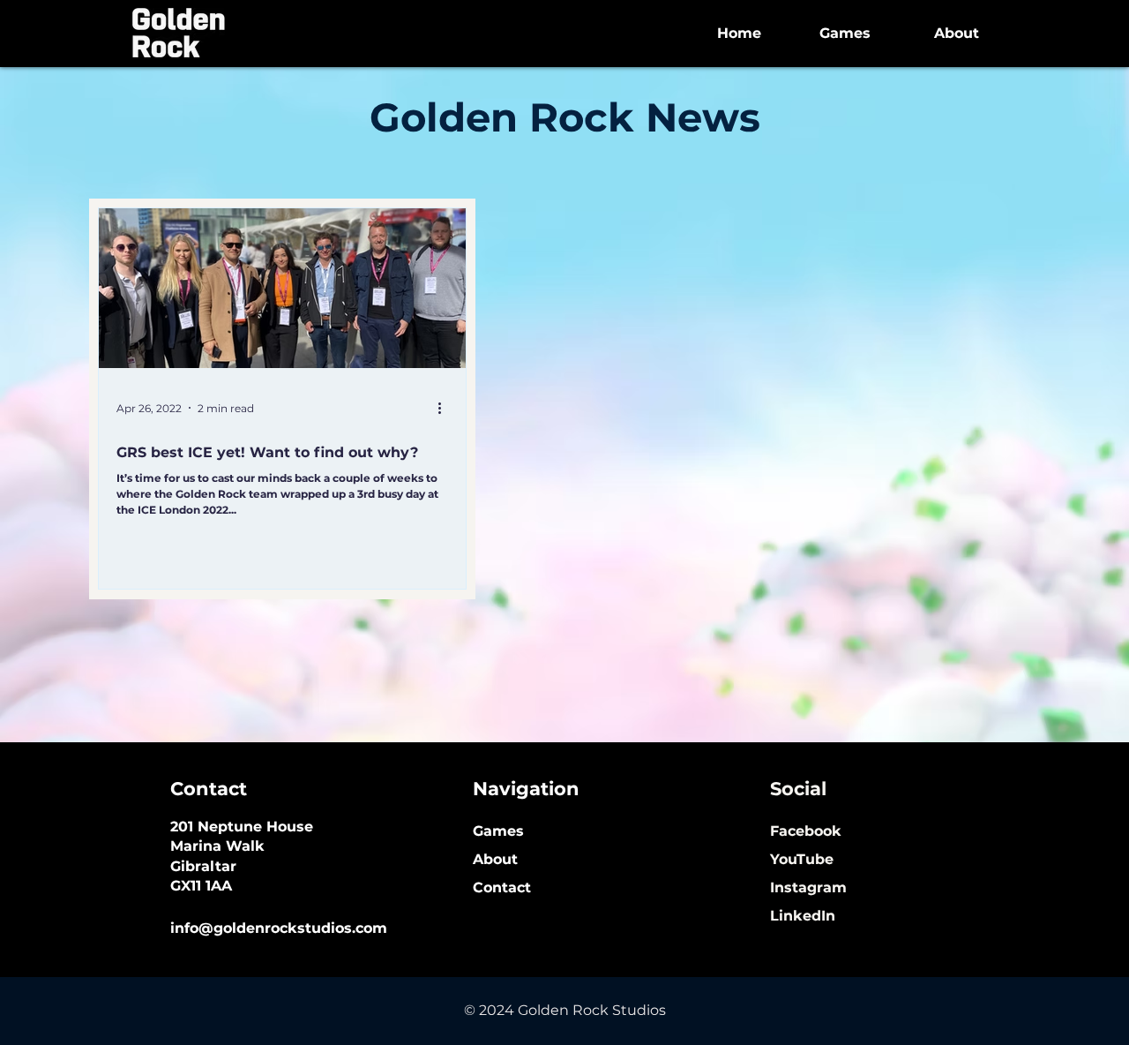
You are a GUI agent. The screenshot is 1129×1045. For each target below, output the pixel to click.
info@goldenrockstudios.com (278, 928)
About (495, 859)
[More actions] (445, 407)
